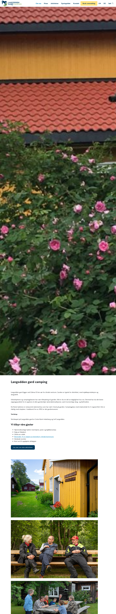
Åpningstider (65, 3)
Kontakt (76, 3)
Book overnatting (89, 3)
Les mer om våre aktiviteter (23, 447)
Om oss (38, 3)
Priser (46, 3)
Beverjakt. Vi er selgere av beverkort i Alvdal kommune (34, 437)
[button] (111, 3)
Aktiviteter (55, 3)
